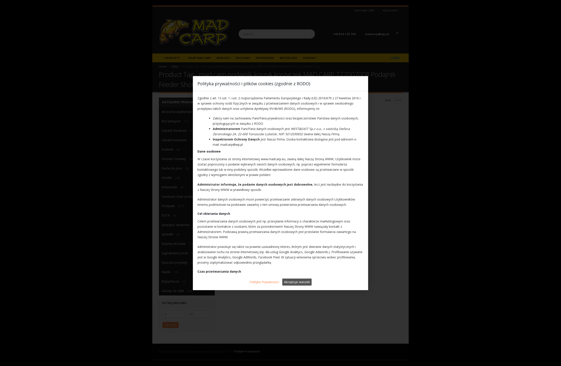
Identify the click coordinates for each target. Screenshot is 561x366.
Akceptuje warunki (297, 282)
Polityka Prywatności (264, 282)
